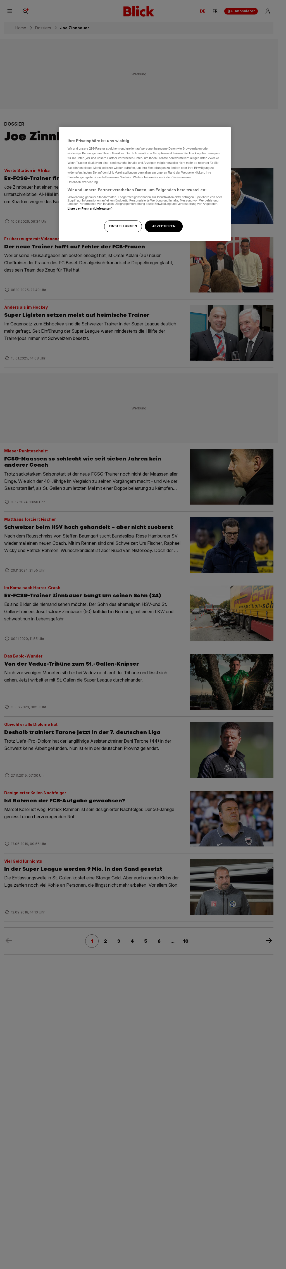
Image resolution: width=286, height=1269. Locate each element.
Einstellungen (123, 226)
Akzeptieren (163, 226)
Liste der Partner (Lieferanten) (90, 208)
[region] (145, 184)
